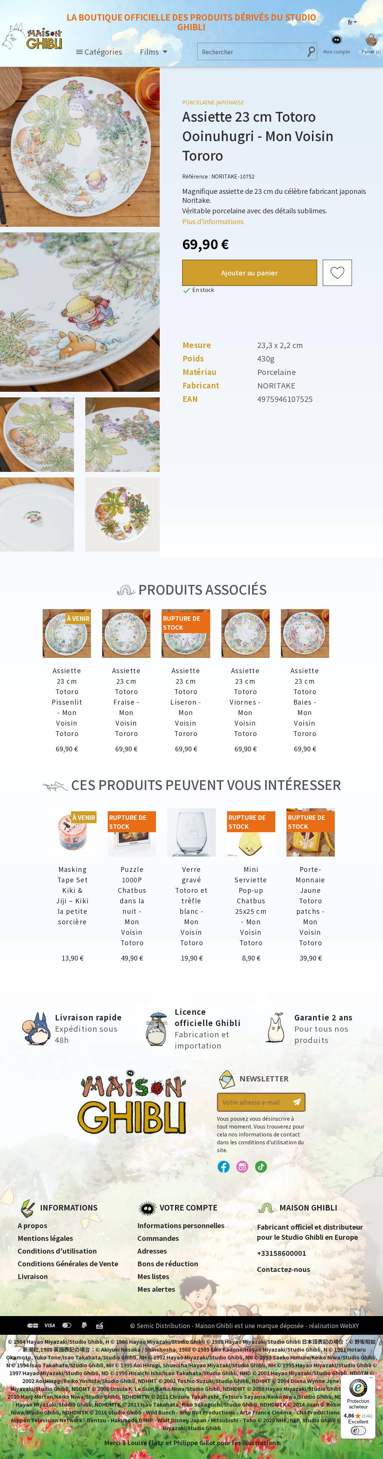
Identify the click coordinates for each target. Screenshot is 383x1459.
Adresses (152, 1250)
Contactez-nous (283, 1269)
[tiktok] (260, 1167)
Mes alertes (156, 1289)
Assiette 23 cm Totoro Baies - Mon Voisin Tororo (305, 702)
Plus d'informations (212, 221)
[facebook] (223, 1167)
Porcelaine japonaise (213, 102)
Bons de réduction (167, 1263)
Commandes (158, 1238)
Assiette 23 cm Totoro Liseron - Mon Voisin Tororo (185, 702)
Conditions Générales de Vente (68, 1263)
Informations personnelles (180, 1225)
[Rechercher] (311, 51)
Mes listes (153, 1276)
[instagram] (242, 1167)
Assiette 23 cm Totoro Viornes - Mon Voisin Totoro (245, 702)
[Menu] (371, 1379)
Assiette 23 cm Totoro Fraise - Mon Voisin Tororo (126, 702)
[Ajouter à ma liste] (337, 273)
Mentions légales (45, 1238)
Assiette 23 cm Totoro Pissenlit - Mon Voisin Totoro (67, 702)
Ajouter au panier (249, 272)
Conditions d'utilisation (57, 1250)
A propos (32, 1225)
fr (350, 22)
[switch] (358, 1430)
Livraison (33, 1276)
